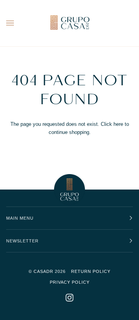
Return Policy (90, 271)
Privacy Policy (70, 282)
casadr (43, 271)
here (118, 124)
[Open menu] (17, 23)
